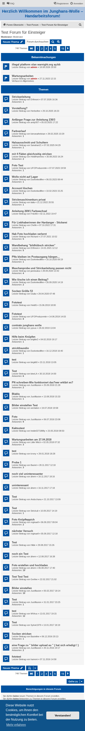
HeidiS (34, 305)
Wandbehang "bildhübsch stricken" (33, 245)
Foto (14, 416)
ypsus (34, 328)
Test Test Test (20, 576)
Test (14, 371)
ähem (33, 476)
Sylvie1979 (36, 625)
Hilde (33, 545)
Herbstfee (35, 111)
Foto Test (17, 165)
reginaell (35, 522)
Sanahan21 (36, 145)
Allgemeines (28, 81)
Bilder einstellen (22, 588)
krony (33, 453)
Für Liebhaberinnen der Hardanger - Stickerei (39, 222)
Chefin (34, 225)
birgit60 (34, 362)
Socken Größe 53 (22, 291)
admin (34, 67)
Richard (34, 236)
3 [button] (46, 48)
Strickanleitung (21, 96)
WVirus (34, 613)
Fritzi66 (34, 214)
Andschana (36, 499)
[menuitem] (10, 3)
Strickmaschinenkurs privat (28, 199)
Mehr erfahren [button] (16, 724)
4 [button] (50, 48)
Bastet (34, 465)
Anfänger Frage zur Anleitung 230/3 (33, 119)
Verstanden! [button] (63, 715)
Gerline (34, 579)
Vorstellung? (19, 108)
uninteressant (20, 485)
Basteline (35, 636)
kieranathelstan (38, 134)
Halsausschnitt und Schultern (30, 142)
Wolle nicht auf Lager (25, 176)
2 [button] (41, 48)
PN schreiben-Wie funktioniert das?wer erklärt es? (42, 382)
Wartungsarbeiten (22, 75)
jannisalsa (35, 271)
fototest (16, 656)
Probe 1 (16, 462)
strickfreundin (20, 348)
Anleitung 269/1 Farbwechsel (29, 211)
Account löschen (22, 188)
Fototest (17, 302)
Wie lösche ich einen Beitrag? (30, 279)
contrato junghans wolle (27, 325)
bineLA (34, 373)
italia (33, 202)
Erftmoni (35, 99)
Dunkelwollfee (37, 179)
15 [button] (62, 48)
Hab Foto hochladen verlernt (29, 233)
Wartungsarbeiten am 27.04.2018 (31, 439)
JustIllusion (36, 385)
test (14, 359)
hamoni (34, 659)
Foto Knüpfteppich (23, 519)
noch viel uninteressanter (27, 473)
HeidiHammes (37, 156)
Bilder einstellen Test (25, 405)
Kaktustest (18, 428)
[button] (31, 48)
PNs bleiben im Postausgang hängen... (36, 256)
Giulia (33, 294)
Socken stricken (21, 633)
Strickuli (34, 511)
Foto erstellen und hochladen (30, 565)
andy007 (35, 122)
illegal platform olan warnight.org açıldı (36, 64)
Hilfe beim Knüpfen (23, 336)
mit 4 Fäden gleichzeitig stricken (32, 153)
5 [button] (55, 48)
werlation (35, 408)
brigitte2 (34, 339)
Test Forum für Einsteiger (23, 32)
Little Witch (36, 442)
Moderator (18, 37)
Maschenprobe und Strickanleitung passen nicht (41, 268)
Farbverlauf (19, 131)
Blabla (16, 393)
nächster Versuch (22, 530)
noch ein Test (20, 553)
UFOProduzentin (39, 168)
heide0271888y (38, 431)
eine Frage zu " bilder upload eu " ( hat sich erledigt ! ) (45, 645)
